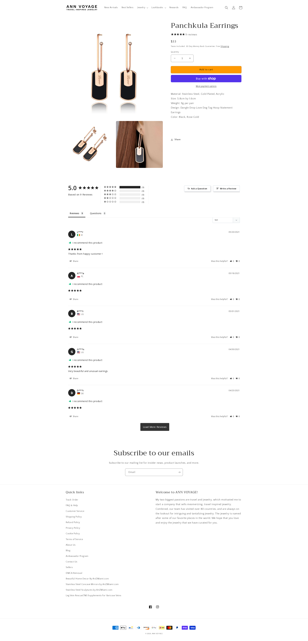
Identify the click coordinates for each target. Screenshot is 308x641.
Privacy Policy (73, 528)
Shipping (225, 46)
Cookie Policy (73, 533)
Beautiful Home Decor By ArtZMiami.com (87, 578)
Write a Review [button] (228, 188)
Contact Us (71, 561)
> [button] (154, 427)
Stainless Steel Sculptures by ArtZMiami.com (89, 590)
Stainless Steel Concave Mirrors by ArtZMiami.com (92, 584)
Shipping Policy (74, 517)
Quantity (175, 52)
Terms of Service (74, 539)
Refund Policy (73, 522)
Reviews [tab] (74, 213)
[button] (142, 7)
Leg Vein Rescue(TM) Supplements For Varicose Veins (93, 595)
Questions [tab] (95, 213)
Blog (68, 550)
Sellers (69, 567)
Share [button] (178, 139)
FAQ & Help (72, 505)
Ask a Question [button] (199, 188)
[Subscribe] (179, 472)
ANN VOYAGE (157, 634)
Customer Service (75, 511)
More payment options (206, 86)
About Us (71, 545)
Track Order (72, 500)
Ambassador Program (77, 556)
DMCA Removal (74, 573)
